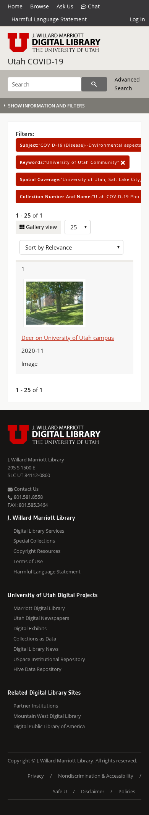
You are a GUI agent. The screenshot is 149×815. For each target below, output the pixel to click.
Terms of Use (28, 561)
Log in (137, 19)
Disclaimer (92, 791)
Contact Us (26, 488)
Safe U (60, 791)
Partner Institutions (35, 705)
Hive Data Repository (37, 669)
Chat (93, 6)
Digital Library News (35, 648)
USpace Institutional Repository (49, 659)
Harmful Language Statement (49, 19)
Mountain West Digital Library (47, 716)
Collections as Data (34, 638)
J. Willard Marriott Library (36, 459)
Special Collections (34, 540)
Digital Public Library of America (49, 726)
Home (15, 6)
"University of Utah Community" (70, 162)
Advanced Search (127, 83)
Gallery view (40, 227)
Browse (39, 6)
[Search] (94, 84)
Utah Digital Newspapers (41, 618)
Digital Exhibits (30, 628)
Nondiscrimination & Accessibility (95, 775)
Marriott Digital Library (39, 608)
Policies (126, 791)
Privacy (36, 775)
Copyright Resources (36, 551)
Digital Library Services (38, 530)
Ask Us (65, 6)
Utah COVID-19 (35, 61)
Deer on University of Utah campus (67, 337)
